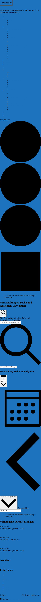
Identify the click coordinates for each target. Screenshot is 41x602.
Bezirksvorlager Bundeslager (13, 544)
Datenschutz (9, 62)
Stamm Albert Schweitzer (18, 45)
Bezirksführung (10, 27)
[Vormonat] (23, 490)
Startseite (8, 16)
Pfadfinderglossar (15, 25)
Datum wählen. (23, 508)
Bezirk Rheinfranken (7, 6)
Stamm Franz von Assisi (18, 48)
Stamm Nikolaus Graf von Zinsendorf (22, 56)
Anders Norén (14, 599)
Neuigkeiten (9, 575)
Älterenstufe (13, 37)
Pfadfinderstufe (14, 33)
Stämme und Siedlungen (13, 39)
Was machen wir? (11, 18)
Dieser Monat (5, 494)
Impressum (8, 64)
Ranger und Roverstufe (17, 35)
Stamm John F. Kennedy (18, 50)
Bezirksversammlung (10, 533)
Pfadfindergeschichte (16, 23)
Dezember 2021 (10, 565)
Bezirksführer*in (15, 29)
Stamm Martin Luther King (19, 52)
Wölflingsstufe (14, 31)
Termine (7, 60)
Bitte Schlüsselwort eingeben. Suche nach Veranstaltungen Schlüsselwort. (15, 319)
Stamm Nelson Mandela (17, 54)
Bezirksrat (5, 555)
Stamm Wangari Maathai (18, 58)
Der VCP (12, 21)
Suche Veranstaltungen (8, 367)
